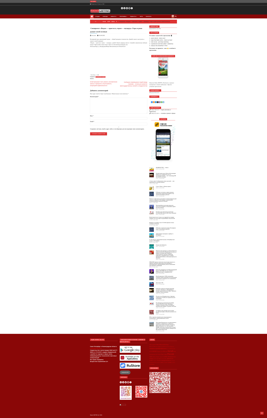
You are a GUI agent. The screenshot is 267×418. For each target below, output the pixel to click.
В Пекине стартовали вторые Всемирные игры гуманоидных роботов (166, 228)
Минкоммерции (152, 354)
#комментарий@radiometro (158, 348)
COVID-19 (171, 348)
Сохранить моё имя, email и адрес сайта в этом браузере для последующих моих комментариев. (117, 129)
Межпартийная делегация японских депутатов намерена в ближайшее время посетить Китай (165, 206)
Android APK (125, 372)
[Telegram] (163, 102)
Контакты (148, 16)
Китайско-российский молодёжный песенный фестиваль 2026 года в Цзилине (166, 212)
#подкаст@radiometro (161, 245)
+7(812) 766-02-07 (155, 109)
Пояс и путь (164, 354)
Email (92, 121)
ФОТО (141, 16)
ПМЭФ (159, 354)
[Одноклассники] (154, 102)
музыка (159, 360)
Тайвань (154, 356)
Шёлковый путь (172, 356)
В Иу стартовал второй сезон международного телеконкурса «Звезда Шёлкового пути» (160, 318)
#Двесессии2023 (161, 346)
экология (173, 362)
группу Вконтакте (155, 92)
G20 (174, 348)
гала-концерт (164, 358)
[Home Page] (92, 16)
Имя (92, 116)
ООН (157, 354)
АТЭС (150, 351)
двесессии (170, 358)
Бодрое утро (160, 351)
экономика (151, 364)
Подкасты (133, 16)
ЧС (163, 356)
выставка (159, 358)
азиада (151, 358)
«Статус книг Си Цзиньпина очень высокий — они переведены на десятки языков (161, 182)
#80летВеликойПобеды (162, 344)
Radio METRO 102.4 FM (155, 28)
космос (151, 360)
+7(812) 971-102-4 (155, 113)
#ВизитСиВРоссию (153, 346)
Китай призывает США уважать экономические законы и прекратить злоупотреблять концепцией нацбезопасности (103, 83)
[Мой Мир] (156, 102)
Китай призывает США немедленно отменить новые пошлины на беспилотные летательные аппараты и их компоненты (166, 277)
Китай (170, 351)
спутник (158, 362)
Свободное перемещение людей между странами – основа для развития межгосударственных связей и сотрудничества (133, 84)
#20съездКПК (152, 344)
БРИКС (154, 351)
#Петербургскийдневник (169, 346)
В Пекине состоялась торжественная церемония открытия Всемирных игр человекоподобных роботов (165, 193)
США (150, 356)
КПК (164, 351)
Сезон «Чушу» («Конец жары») (163, 186)
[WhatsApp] (161, 102)
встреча (154, 358)
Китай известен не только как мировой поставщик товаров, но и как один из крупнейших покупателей (162, 218)
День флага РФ (159, 282)
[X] (157, 102)
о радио (97, 16)
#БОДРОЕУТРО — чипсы (162, 167)
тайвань (162, 362)
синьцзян (173, 360)
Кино (166, 351)
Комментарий (94, 96)
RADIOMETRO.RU (95, 348)
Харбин (161, 356)
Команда (105, 16)
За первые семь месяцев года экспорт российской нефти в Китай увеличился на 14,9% (166, 311)
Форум (157, 356)
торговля (166, 362)
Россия (170, 354)
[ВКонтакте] (152, 102)
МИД (174, 351)
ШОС (165, 356)
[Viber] (159, 102)
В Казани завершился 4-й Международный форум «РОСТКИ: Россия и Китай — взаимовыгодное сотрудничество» (166, 271)
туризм (169, 362)
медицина (155, 360)
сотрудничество (152, 362)
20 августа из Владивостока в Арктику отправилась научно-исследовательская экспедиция (165, 297)
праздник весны (166, 360)
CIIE (168, 348)
